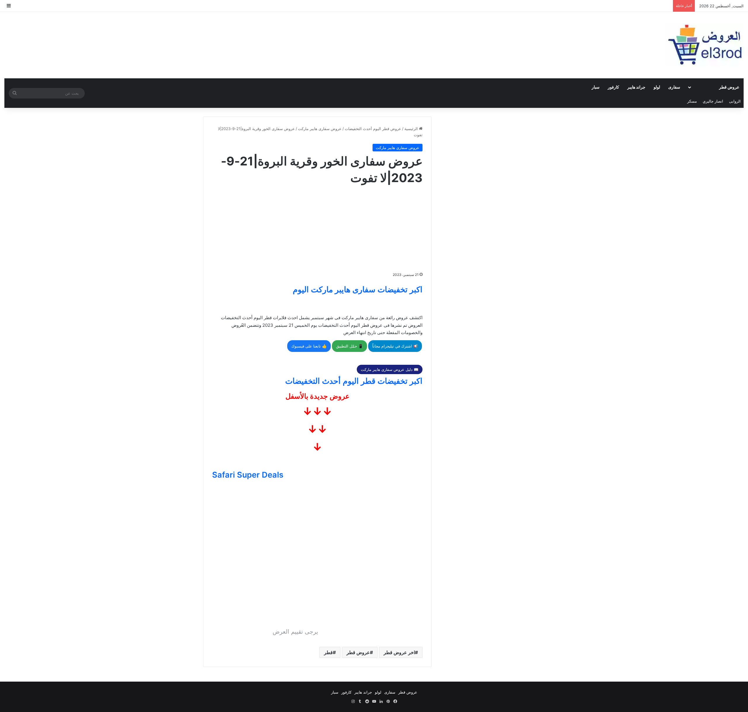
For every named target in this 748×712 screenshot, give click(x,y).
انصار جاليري (713, 101)
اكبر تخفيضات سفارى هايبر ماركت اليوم (358, 289)
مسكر (692, 101)
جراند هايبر (636, 86)
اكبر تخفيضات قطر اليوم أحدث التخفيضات (354, 381)
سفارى (674, 86)
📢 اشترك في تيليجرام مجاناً (395, 346)
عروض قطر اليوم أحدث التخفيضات (373, 128)
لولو (657, 86)
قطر (328, 652)
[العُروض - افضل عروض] (704, 45)
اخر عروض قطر (399, 652)
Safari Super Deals (247, 475)
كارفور (613, 86)
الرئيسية (411, 128)
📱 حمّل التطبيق (349, 346)
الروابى (735, 101)
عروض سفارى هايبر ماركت (320, 128)
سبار (596, 86)
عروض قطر (729, 86)
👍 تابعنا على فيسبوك (309, 346)
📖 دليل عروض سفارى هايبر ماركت (389, 369)
